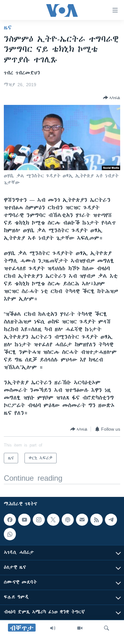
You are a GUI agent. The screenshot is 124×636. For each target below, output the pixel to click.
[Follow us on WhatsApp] (10, 534)
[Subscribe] (82, 520)
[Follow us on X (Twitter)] (53, 520)
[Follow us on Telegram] (111, 520)
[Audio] (52, 628)
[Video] (79, 628)
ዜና (8, 27)
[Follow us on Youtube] (24, 520)
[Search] (106, 628)
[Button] (111, 97)
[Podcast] (68, 520)
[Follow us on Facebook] (10, 520)
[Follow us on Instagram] (39, 520)
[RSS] (96, 520)
